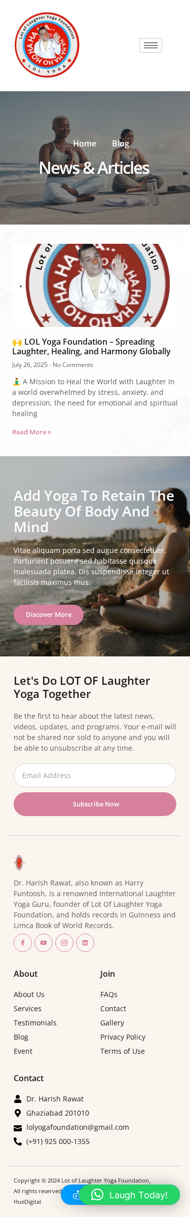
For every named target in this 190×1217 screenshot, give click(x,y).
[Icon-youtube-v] (43, 943)
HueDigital (27, 1201)
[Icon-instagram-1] (64, 943)
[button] (129, 1195)
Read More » (31, 431)
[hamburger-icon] (150, 45)
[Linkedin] (85, 943)
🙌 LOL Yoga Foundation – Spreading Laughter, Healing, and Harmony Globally (91, 346)
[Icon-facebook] (23, 943)
